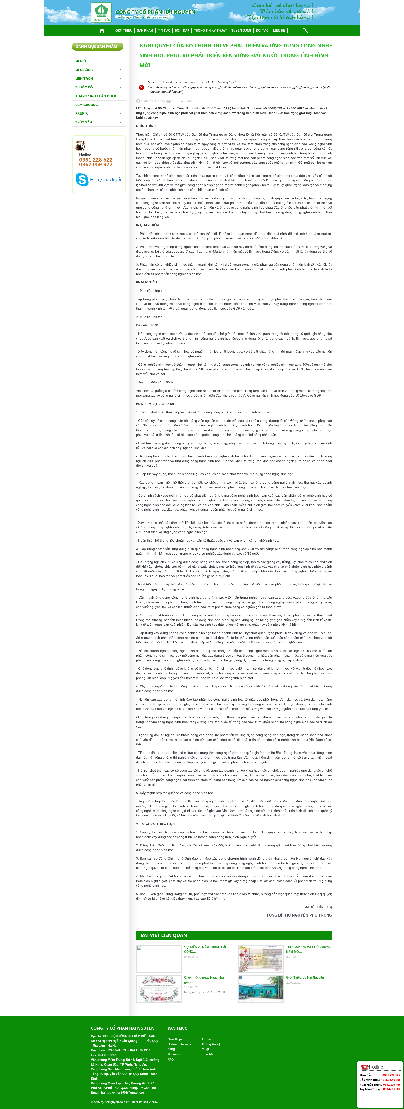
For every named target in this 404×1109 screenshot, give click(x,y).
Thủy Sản (83, 122)
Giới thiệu (123, 30)
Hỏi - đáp (182, 30)
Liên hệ (279, 30)
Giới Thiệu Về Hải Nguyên (305, 977)
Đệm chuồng (86, 105)
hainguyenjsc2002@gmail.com (123, 1092)
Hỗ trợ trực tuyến (106, 179)
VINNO (153, 1102)
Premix (81, 113)
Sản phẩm (145, 30)
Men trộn (84, 78)
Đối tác (262, 30)
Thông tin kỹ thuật (210, 30)
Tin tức (164, 30)
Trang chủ (102, 30)
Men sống (84, 70)
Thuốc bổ (84, 87)
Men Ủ (80, 61)
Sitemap (174, 1054)
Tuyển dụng (241, 30)
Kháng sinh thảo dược (96, 96)
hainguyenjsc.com (117, 1102)
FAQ (171, 1059)
